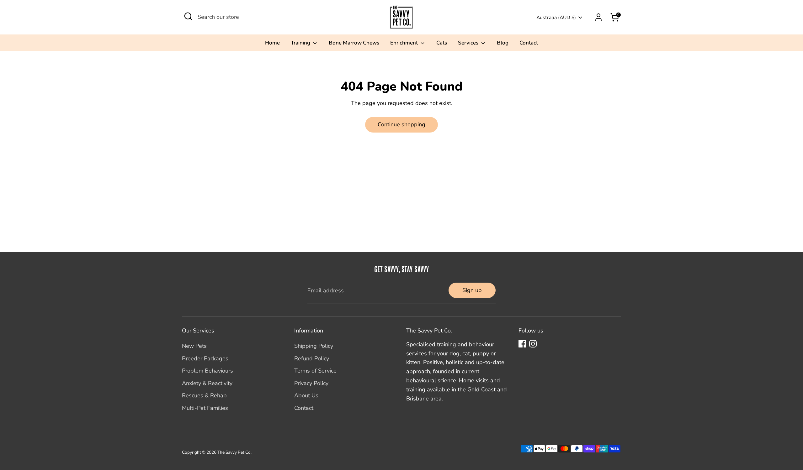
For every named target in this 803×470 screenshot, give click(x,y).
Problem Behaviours (207, 370)
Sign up (472, 290)
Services (469, 42)
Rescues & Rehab (204, 395)
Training (301, 42)
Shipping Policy (313, 346)
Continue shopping (401, 124)
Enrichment (404, 42)
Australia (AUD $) (556, 17)
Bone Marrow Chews (354, 42)
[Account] (598, 17)
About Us (306, 395)
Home (272, 42)
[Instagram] (533, 343)
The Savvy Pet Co (234, 452)
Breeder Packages (205, 358)
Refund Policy (311, 358)
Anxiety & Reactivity (207, 383)
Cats (441, 42)
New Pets (194, 346)
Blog (502, 42)
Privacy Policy (311, 383)
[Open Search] (188, 16)
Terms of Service (315, 370)
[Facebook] (522, 343)
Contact (528, 42)
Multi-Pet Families (205, 408)
